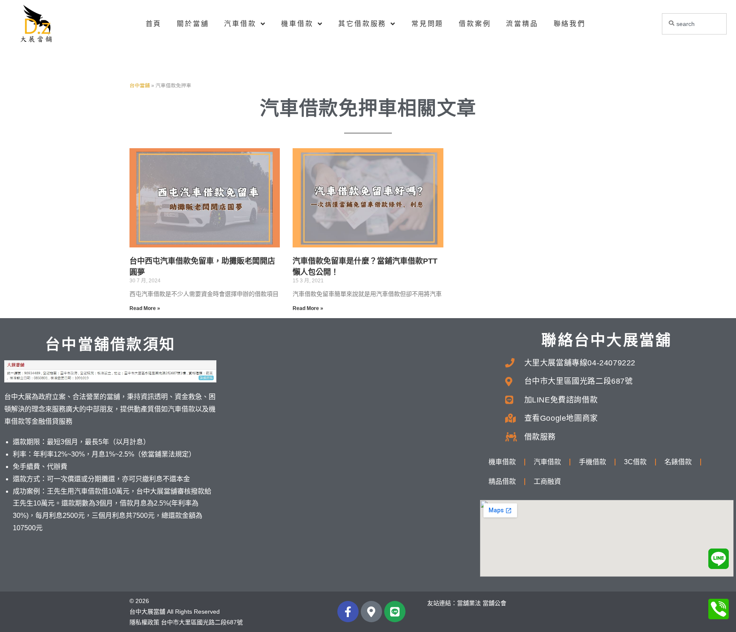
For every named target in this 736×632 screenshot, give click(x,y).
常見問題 (427, 23)
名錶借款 (678, 461)
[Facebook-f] (348, 611)
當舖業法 (469, 603)
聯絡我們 (570, 23)
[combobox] (694, 23)
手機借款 (592, 461)
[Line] (394, 611)
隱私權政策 (144, 622)
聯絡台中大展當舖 (606, 340)
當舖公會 (494, 603)
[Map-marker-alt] (371, 611)
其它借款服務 (362, 23)
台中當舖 (139, 86)
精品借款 (502, 481)
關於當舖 (193, 23)
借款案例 (475, 23)
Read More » (144, 308)
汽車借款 (240, 23)
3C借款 (635, 461)
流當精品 (522, 23)
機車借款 (297, 23)
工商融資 (547, 481)
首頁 (154, 23)
